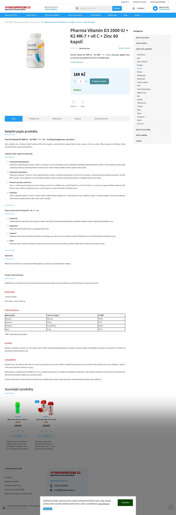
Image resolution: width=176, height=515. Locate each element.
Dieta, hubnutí (142, 61)
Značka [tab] (101, 118)
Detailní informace (76, 62)
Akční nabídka (141, 135)
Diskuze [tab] (78, 118)
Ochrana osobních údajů (14, 489)
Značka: (124, 48)
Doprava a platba (139, 2)
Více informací (103, 504)
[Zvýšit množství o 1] (86, 81)
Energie (140, 65)
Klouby (139, 72)
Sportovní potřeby (143, 129)
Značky (139, 141)
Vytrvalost (141, 117)
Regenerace (141, 93)
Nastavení (47, 509)
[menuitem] (13, 15)
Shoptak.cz (25, 508)
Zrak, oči (140, 124)
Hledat (117, 8)
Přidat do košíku (99, 81)
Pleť (138, 86)
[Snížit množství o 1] (75, 81)
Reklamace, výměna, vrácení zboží (18, 493)
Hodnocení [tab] (56, 118)
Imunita (139, 68)
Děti (138, 58)
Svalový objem (142, 82)
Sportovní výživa (142, 37)
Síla (138, 96)
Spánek (140, 99)
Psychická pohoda (143, 89)
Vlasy (139, 110)
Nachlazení (141, 79)
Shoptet (14, 508)
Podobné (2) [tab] (34, 118)
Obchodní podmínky (158, 2)
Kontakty (125, 2)
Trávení (140, 106)
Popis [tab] (13, 118)
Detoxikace (141, 55)
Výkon (139, 113)
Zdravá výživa (141, 43)
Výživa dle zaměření (144, 49)
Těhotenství (141, 103)
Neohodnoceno (84, 48)
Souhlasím (125, 502)
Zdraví (139, 120)
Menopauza (141, 75)
